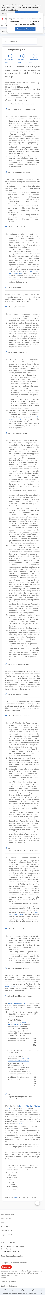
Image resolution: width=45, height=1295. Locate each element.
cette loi (21, 1123)
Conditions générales (8, 1282)
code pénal (10, 986)
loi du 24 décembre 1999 (18, 1003)
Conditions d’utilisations (9, 1286)
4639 (16, 1197)
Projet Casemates (7, 1235)
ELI (2, 1239)
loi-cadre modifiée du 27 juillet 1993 (18, 1059)
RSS (2, 1223)
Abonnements (6, 1219)
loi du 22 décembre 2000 (18, 1023)
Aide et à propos (6, 1231)
